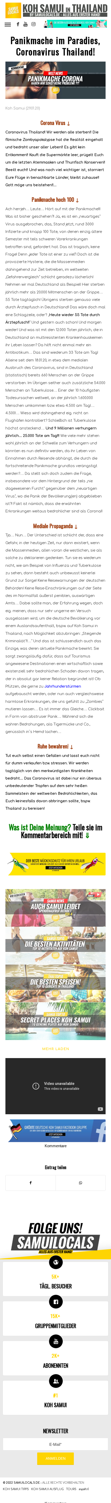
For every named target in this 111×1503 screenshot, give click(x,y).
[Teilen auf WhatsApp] (80, 1182)
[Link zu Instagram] (33, 24)
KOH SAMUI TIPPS (16, 1489)
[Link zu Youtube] (25, 24)
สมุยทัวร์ (84, 1489)
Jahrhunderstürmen (62, 686)
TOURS (71, 1489)
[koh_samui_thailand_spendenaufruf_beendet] (55, 908)
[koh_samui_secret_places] (55, 1021)
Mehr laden (55, 1049)
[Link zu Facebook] (18, 24)
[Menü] (7, 24)
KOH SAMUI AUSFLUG (47, 1489)
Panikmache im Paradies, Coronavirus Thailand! (55, 45)
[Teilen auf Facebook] (31, 1182)
